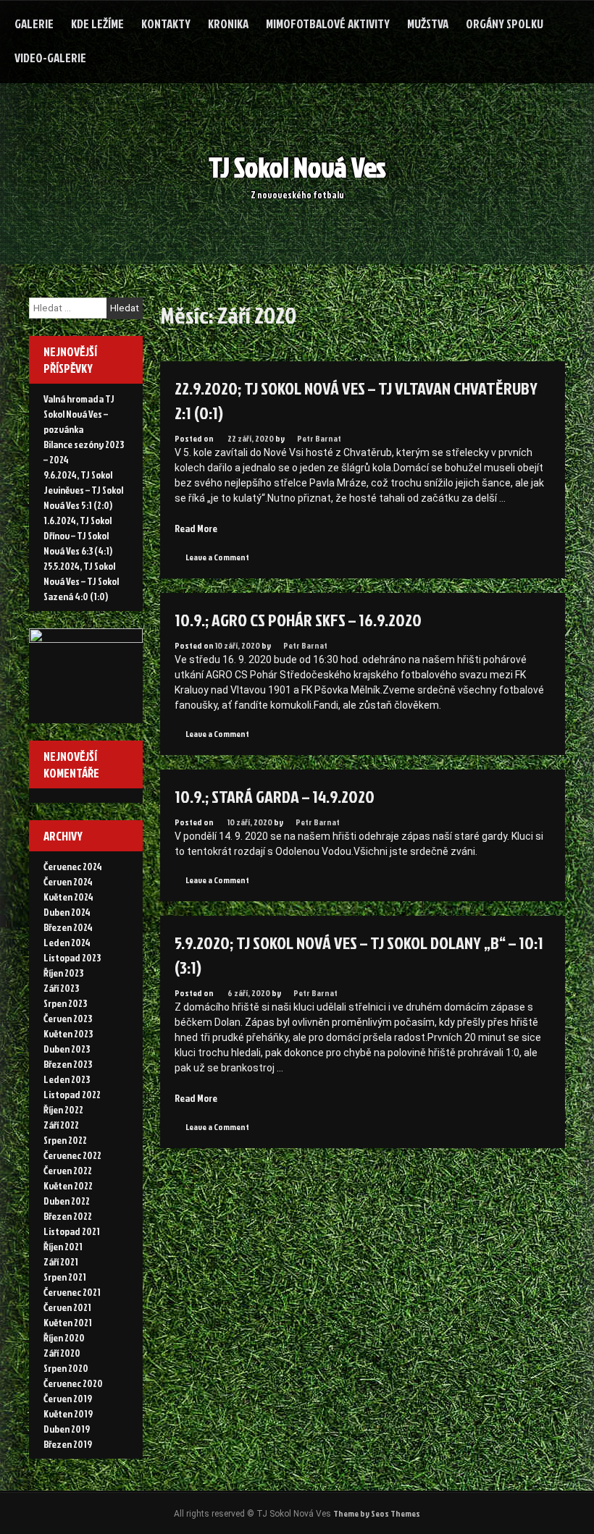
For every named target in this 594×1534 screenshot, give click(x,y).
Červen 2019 (67, 1398)
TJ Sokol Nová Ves (297, 167)
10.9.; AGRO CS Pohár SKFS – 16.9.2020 (298, 619)
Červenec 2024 (72, 866)
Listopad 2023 (72, 957)
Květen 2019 (68, 1413)
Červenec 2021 (72, 1292)
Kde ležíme (97, 23)
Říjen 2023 (63, 972)
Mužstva (427, 23)
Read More (196, 528)
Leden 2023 (66, 1079)
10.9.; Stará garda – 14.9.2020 (275, 796)
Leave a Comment (217, 557)
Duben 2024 (67, 912)
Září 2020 (61, 1353)
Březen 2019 (67, 1444)
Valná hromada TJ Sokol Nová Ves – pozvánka (78, 414)
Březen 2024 (68, 927)
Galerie (34, 23)
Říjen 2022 (63, 1109)
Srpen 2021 (64, 1277)
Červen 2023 (67, 1018)
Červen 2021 (67, 1307)
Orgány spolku (504, 23)
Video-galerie (50, 57)
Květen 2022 (68, 1185)
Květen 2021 (67, 1322)
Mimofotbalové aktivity (328, 23)
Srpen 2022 (65, 1140)
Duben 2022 (66, 1201)
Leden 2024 (67, 942)
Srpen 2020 (65, 1368)
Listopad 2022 (72, 1094)
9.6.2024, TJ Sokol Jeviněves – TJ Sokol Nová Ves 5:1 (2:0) (83, 490)
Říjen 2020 (64, 1337)
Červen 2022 (67, 1170)
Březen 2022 (67, 1216)
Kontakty (166, 23)
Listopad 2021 (71, 1231)
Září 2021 (60, 1261)
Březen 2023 (67, 1064)
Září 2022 (61, 1124)
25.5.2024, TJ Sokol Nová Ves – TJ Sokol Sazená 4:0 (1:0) (81, 581)
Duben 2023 (66, 1048)
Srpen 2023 (65, 1003)
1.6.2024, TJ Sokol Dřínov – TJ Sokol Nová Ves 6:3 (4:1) (77, 535)
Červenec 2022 (72, 1155)
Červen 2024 (68, 881)
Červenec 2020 (73, 1383)
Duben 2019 (66, 1429)
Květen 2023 (68, 1033)
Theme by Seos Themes (376, 1513)
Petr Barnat (319, 438)
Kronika (228, 23)
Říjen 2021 (63, 1246)
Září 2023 (61, 988)
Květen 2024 (68, 896)
